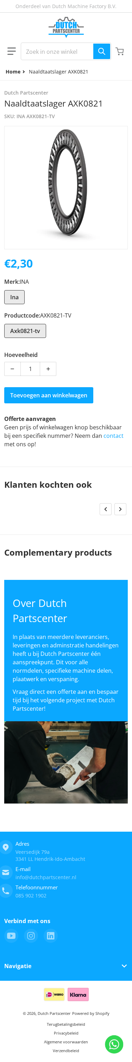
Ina (14, 297)
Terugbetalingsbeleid (66, 1024)
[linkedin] (51, 936)
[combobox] (66, 51)
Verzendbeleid (66, 1050)
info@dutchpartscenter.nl (45, 877)
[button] (11, 51)
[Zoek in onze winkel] (101, 51)
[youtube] (11, 936)
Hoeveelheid (21, 355)
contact (113, 436)
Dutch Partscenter (54, 1013)
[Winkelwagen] (120, 51)
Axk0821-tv (25, 331)
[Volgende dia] (120, 509)
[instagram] (31, 936)
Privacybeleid (66, 1033)
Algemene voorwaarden (66, 1041)
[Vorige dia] (106, 509)
